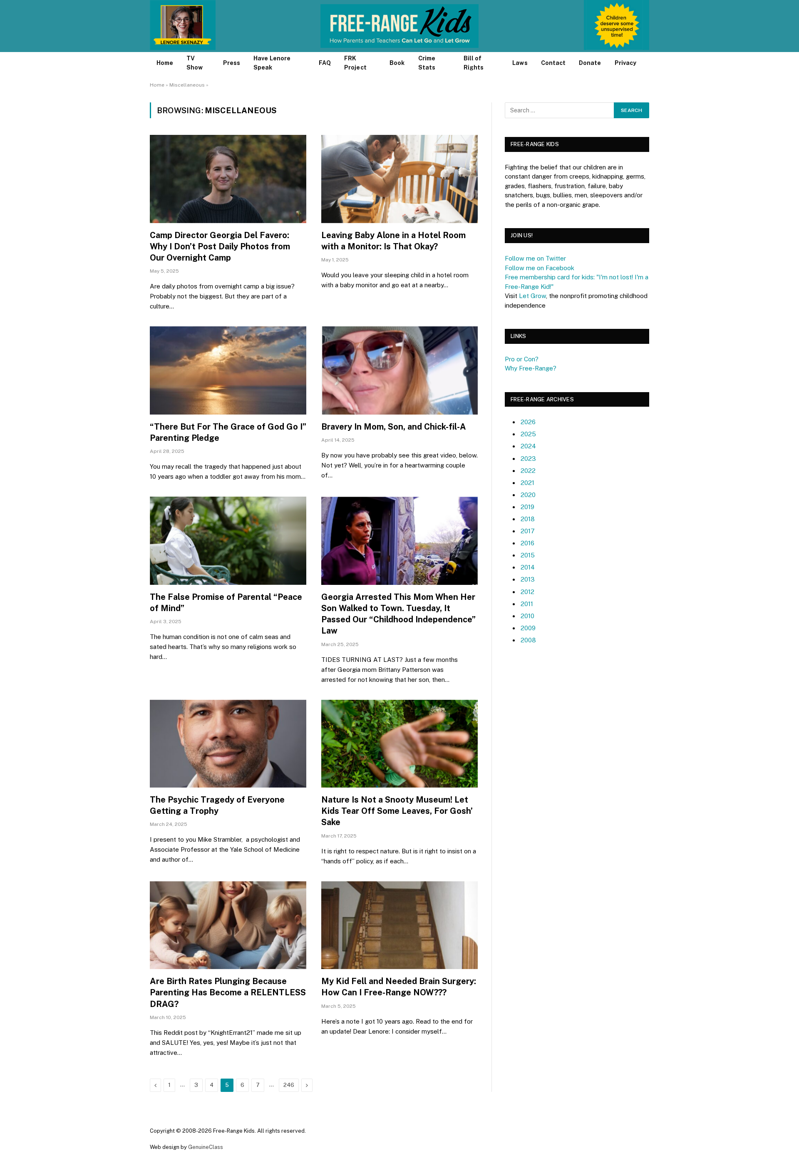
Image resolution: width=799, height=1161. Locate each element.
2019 (527, 506)
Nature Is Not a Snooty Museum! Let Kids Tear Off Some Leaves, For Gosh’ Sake (397, 811)
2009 (528, 627)
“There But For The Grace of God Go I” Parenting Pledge (228, 432)
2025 (528, 434)
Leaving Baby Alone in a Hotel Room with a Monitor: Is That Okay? (393, 240)
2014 (528, 567)
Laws (519, 63)
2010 (527, 615)
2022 (528, 470)
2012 (527, 591)
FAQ (325, 63)
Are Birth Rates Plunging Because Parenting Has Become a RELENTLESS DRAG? (228, 992)
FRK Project (355, 63)
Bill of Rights (474, 63)
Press (231, 63)
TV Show (194, 63)
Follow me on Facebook (539, 267)
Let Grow (532, 295)
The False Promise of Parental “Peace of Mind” (226, 602)
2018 (528, 518)
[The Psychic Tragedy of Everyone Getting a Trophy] (228, 744)
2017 (528, 531)
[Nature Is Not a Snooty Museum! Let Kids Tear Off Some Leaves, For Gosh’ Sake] (399, 744)
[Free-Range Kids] (399, 26)
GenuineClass (205, 1147)
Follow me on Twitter (535, 258)
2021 (527, 482)
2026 (528, 421)
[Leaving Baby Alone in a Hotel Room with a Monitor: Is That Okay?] (399, 179)
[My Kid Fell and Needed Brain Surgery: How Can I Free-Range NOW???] (399, 925)
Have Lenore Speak (271, 63)
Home (164, 63)
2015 (528, 555)
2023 (528, 458)
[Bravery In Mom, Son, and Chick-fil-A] (399, 370)
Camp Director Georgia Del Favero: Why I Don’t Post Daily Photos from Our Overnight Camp (220, 246)
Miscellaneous (187, 85)
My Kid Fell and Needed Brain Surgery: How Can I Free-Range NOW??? (398, 986)
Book (397, 63)
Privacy (626, 63)
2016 (527, 543)
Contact (553, 63)
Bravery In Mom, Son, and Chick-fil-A (393, 427)
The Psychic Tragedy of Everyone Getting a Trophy (217, 805)
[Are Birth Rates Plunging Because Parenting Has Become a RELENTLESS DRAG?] (228, 925)
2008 (528, 640)
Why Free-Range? (530, 368)
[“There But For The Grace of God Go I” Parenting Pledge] (228, 370)
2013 (528, 579)
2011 (527, 603)
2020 (528, 494)
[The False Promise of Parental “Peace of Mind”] (228, 541)
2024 (528, 446)
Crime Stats (426, 63)
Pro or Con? (521, 359)
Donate (590, 63)
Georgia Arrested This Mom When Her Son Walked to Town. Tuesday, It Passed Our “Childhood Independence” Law (398, 614)
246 (288, 1085)
